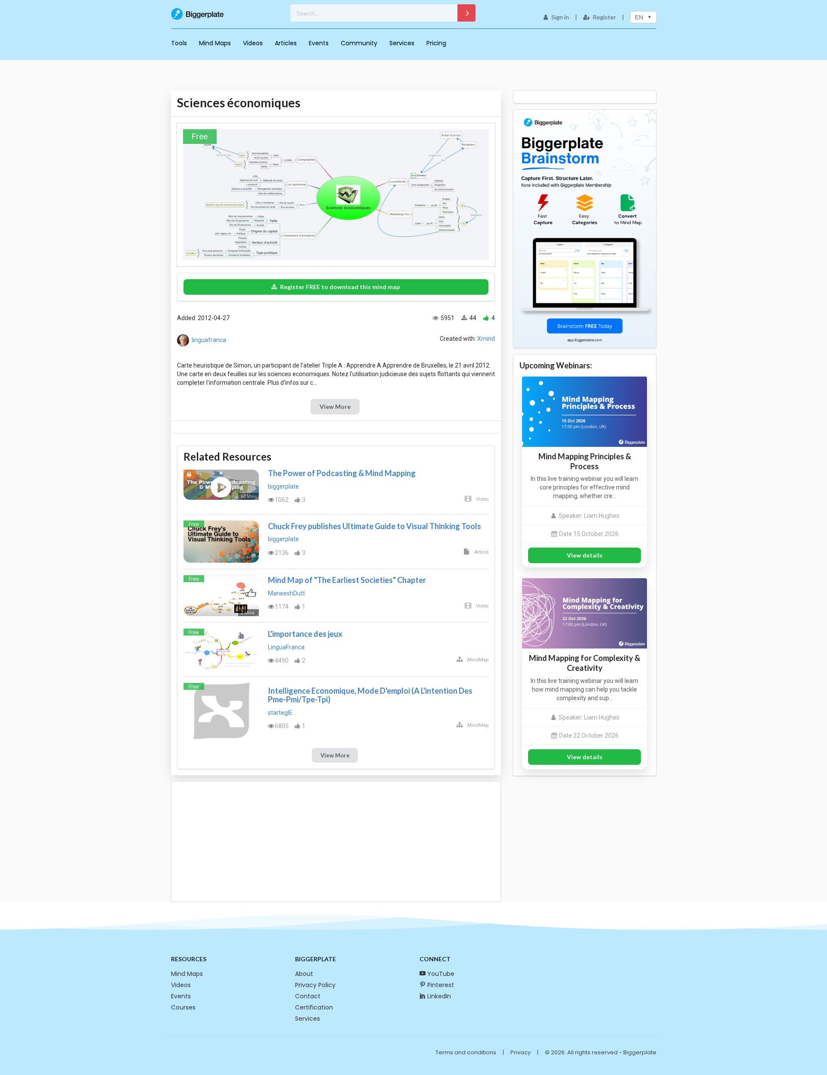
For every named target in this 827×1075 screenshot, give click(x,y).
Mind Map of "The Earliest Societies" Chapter (347, 580)
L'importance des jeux (305, 634)
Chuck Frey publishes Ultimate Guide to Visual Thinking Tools (374, 526)
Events (319, 43)
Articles (286, 43)
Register (604, 17)
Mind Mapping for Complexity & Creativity (584, 663)
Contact (307, 996)
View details (585, 555)
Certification (314, 1007)
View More (335, 406)
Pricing (436, 43)
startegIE (280, 712)
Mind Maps (215, 43)
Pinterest (441, 985)
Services (401, 43)
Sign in (560, 17)
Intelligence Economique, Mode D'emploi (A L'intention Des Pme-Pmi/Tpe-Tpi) (370, 695)
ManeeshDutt (286, 593)
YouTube (441, 973)
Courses (183, 1007)
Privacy (520, 1052)
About (304, 973)
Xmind (486, 338)
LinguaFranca (286, 647)
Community (359, 43)
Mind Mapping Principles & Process (584, 461)
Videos (253, 43)
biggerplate (283, 486)
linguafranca (209, 340)
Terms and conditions (465, 1052)
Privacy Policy (315, 985)
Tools (179, 43)
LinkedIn (439, 996)
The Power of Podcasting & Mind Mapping (342, 473)
